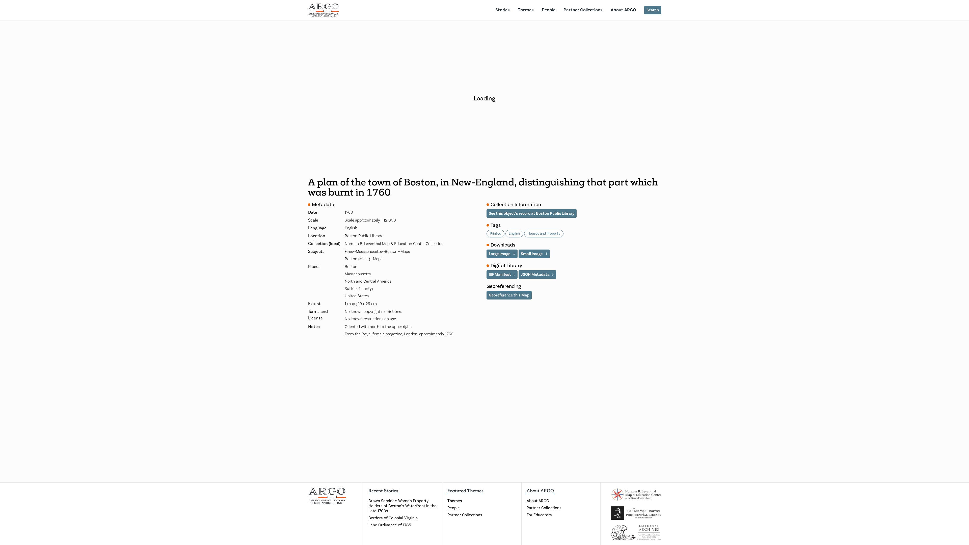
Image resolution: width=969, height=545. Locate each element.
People (548, 10)
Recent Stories (383, 491)
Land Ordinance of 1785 (389, 525)
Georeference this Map (509, 295)
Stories (502, 10)
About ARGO (623, 10)
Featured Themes (465, 491)
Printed (495, 233)
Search (653, 10)
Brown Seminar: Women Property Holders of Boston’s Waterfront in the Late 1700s (402, 505)
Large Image (500, 253)
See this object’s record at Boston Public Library (531, 213)
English (514, 233)
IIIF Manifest (500, 274)
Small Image (532, 253)
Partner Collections (583, 10)
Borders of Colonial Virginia (393, 518)
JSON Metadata (535, 274)
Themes (526, 10)
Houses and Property (543, 233)
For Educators (539, 514)
